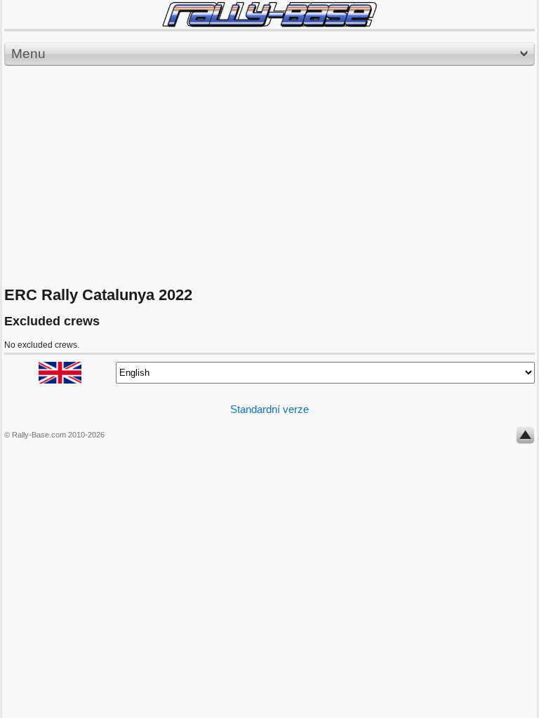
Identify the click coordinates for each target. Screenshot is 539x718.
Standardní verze (269, 409)
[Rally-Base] (269, 14)
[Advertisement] (269, 177)
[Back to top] (525, 438)
